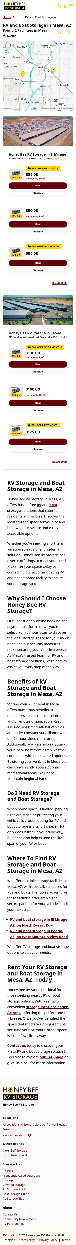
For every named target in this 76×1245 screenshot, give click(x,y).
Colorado (39, 1124)
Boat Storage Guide (16, 1194)
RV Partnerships (13, 1224)
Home (7, 17)
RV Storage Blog (13, 1198)
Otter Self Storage (15, 1150)
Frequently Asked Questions (21, 1176)
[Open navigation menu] (71, 6)
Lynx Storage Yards (15, 1155)
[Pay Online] (65, 6)
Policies (8, 1171)
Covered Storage (14, 1185)
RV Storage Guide (14, 1189)
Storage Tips (11, 1180)
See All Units (59, 283)
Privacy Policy (48, 1240)
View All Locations (17, 1135)
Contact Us (10, 1214)
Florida (51, 1124)
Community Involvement (19, 1219)
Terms (66, 1240)
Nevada (62, 1124)
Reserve (38, 192)
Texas (6, 1129)
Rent (38, 185)
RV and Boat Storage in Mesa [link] (42, 17)
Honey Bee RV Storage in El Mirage (37, 154)
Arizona (26, 1124)
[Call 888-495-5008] (59, 6)
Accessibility (27, 1240)
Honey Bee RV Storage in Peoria (35, 333)
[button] (38, 76)
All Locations (11, 1124)
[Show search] (59, 33)
